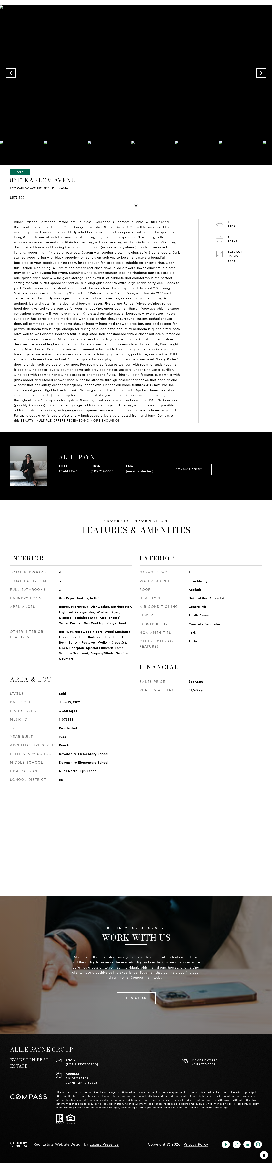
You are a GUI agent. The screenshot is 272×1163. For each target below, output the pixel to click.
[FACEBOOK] (226, 1144)
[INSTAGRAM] (237, 1144)
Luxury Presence (104, 1144)
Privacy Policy (196, 1144)
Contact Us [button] (136, 998)
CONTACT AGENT (189, 469)
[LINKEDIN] (247, 1144)
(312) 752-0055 (102, 471)
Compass (173, 1092)
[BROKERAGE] (258, 1144)
